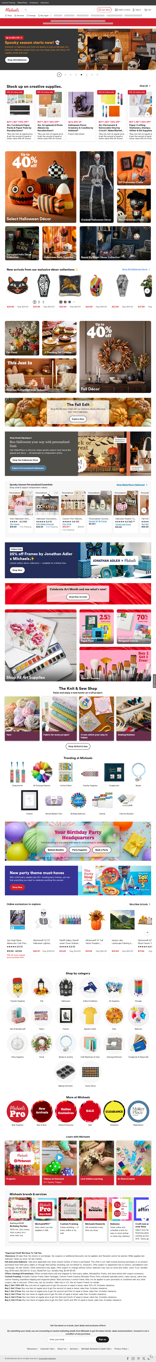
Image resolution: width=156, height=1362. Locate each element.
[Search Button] (25, 10)
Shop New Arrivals (78, 597)
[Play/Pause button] (59, 75)
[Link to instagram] (133, 1359)
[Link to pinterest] (138, 1359)
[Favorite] (30, 493)
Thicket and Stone (123, 524)
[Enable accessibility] (151, 1357)
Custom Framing (8, 3)
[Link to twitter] (144, 1359)
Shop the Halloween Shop (25, 460)
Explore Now (78, 419)
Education (45, 3)
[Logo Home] (12, 10)
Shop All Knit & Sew (78, 746)
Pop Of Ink (67, 524)
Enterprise (34, 3)
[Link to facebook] (128, 1359)
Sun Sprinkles (147, 524)
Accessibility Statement (47, 1358)
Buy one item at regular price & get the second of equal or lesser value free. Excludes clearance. (56, 1288)
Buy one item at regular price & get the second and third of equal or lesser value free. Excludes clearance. (61, 1291)
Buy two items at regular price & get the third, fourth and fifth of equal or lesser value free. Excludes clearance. (63, 1300)
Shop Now (17, 570)
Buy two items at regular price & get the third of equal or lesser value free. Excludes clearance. (56, 1294)
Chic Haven (14, 524)
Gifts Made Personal (45, 524)
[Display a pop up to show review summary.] (134, 521)
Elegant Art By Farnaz (98, 521)
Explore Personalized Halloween (28, 468)
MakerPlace (22, 3)
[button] (139, 10)
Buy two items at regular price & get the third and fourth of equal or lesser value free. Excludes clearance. (61, 1297)
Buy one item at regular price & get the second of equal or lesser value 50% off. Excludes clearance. (60, 1285)
